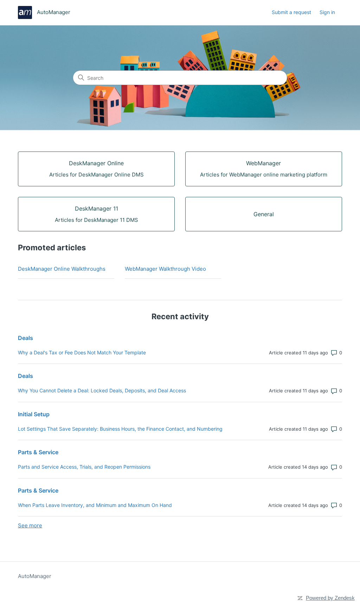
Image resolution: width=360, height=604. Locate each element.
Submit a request (291, 12)
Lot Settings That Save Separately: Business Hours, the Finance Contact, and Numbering (120, 429)
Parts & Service (38, 452)
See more (30, 525)
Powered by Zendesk (330, 598)
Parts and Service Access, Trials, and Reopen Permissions (84, 467)
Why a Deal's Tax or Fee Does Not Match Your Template (82, 352)
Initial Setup (34, 414)
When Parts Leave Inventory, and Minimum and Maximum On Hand (95, 505)
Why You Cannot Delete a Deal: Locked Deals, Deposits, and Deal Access (102, 390)
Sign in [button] (327, 12)
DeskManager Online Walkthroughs (61, 268)
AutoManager (34, 576)
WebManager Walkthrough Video (165, 268)
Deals (25, 337)
